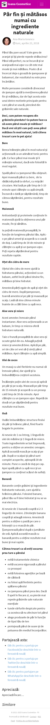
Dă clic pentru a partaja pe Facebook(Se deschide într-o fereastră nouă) (24, 649)
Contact (33, 716)
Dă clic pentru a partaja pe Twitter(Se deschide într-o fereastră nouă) (23, 663)
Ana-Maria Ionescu (23, 39)
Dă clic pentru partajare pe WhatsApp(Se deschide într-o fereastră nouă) (24, 676)
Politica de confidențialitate (27, 721)
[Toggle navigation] (42, 4)
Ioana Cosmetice (19, 4)
